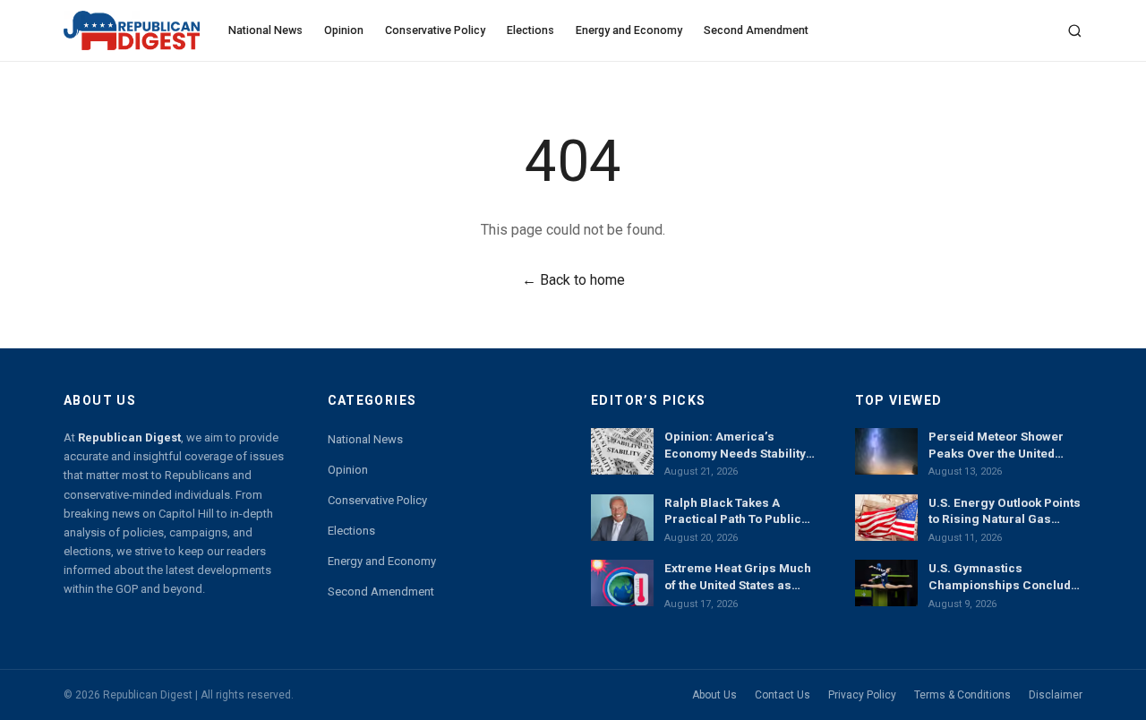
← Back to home (573, 279)
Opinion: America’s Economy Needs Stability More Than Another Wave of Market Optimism (736, 445)
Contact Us (782, 695)
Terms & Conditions (962, 695)
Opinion (343, 30)
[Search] (1074, 31)
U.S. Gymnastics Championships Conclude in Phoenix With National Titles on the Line (1003, 577)
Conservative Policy (435, 30)
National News (265, 30)
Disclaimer (1055, 695)
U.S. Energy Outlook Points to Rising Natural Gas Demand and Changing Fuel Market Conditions (1004, 511)
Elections (530, 30)
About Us (714, 695)
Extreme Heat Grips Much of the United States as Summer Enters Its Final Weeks (737, 577)
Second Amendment (756, 30)
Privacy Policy (862, 695)
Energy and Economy (629, 30)
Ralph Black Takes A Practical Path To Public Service (732, 511)
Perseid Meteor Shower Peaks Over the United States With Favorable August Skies (996, 445)
